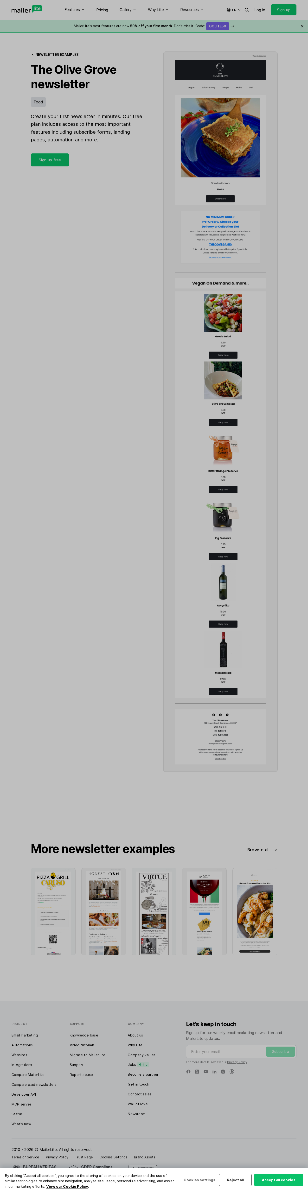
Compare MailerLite (28, 1075)
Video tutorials (82, 1045)
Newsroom (137, 1114)
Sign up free (50, 160)
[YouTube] (205, 1071)
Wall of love (138, 1104)
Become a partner (143, 1074)
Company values (142, 1055)
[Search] (247, 10)
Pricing (102, 9)
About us (135, 1035)
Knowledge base (84, 1035)
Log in (259, 9)
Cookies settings (199, 1180)
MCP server (21, 1104)
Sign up (283, 9)
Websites (19, 1055)
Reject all (235, 1180)
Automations (22, 1045)
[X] (197, 1071)
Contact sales (139, 1094)
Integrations (22, 1065)
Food (38, 102)
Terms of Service (25, 1157)
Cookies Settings (113, 1157)
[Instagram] (223, 1071)
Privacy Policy (237, 1062)
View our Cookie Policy (67, 1186)
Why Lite (135, 1045)
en (234, 10)
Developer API (24, 1094)
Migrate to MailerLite (87, 1055)
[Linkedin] (214, 1071)
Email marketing (25, 1035)
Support (77, 1065)
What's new (21, 1124)
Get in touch (138, 1084)
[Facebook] (188, 1071)
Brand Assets (144, 1157)
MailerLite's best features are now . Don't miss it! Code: (154, 26)
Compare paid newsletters (34, 1084)
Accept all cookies (278, 1180)
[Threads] (231, 1071)
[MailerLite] (27, 9)
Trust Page (84, 1157)
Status (17, 1114)
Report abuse (81, 1075)
